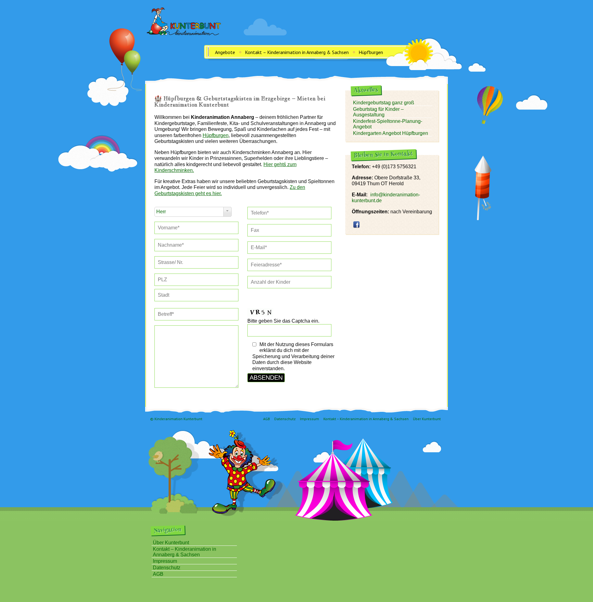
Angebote (225, 52)
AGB (266, 418)
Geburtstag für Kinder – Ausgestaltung (378, 112)
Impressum (309, 418)
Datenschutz (285, 418)
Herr (161, 211)
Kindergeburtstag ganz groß (383, 102)
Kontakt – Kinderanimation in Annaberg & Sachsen (297, 52)
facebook (356, 224)
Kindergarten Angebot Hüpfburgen (390, 133)
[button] (196, 228)
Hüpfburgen (371, 52)
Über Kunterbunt (427, 418)
